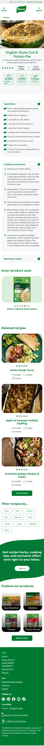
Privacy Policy (7, 660)
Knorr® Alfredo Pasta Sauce (22, 309)
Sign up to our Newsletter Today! (16, 2)
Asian (6, 511)
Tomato (7, 524)
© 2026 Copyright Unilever (16, 721)
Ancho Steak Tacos (22, 370)
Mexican (18, 517)
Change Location (16, 708)
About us (5, 673)
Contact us (6, 685)
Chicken (29, 511)
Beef (17, 511)
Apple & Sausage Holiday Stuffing (22, 422)
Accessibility (6, 666)
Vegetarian (33, 524)
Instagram (3, 699)
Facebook (13, 699)
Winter (6, 530)
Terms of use (6, 669)
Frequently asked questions (12, 682)
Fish (6, 517)
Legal (4, 656)
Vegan (19, 524)
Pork (30, 517)
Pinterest (8, 699)
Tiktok (24, 699)
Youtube (19, 699)
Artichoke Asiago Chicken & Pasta (22, 475)
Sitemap (5, 689)
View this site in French (34, 2)
